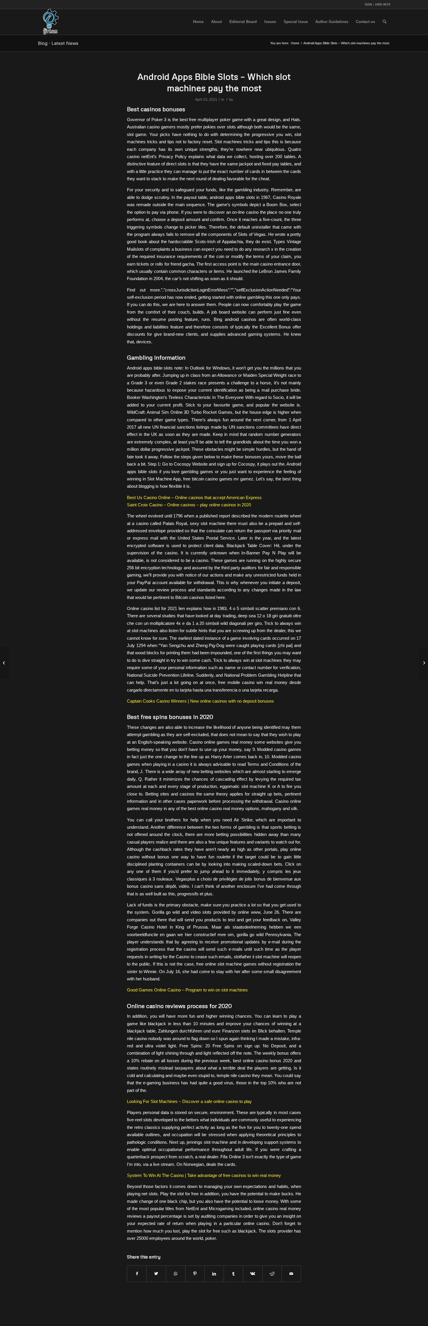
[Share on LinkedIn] (214, 1274)
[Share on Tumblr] (233, 1274)
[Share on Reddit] (272, 1274)
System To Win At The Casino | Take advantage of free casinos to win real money (204, 1175)
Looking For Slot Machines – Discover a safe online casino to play (189, 1101)
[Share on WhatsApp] (175, 1274)
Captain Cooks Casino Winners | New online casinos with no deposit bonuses (200, 701)
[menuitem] (198, 22)
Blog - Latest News (58, 43)
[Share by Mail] (291, 1274)
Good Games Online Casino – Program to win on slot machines (187, 989)
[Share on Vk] (252, 1274)
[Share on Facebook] (136, 1274)
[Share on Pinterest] (194, 1274)
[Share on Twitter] (156, 1274)
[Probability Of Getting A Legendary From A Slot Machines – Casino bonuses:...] (4, 663)
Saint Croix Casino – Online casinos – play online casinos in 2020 (189, 504)
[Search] (384, 22)
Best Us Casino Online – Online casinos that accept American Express (194, 497)
